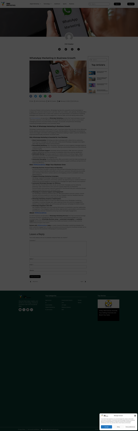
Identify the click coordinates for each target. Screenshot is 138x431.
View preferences (130, 427)
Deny (118, 427)
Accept (106, 427)
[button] (135, 415)
